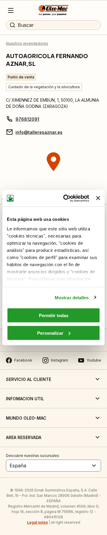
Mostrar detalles (72, 297)
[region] (53, 173)
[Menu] (10, 10)
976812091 (27, 119)
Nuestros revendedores (27, 43)
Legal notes (37, 522)
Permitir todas (53, 315)
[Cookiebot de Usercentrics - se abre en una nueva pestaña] (66, 198)
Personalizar (50, 332)
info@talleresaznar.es (38, 132)
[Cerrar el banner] (98, 198)
